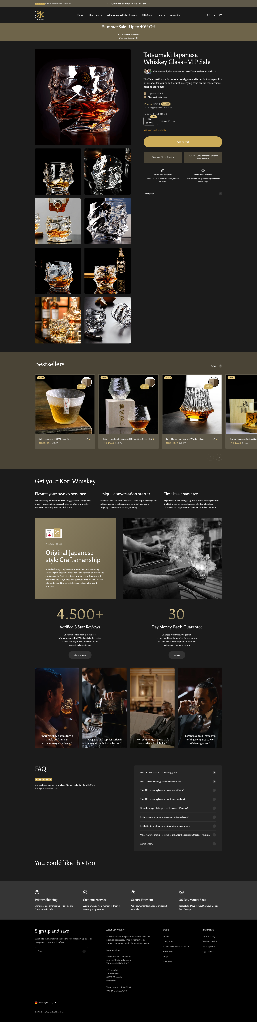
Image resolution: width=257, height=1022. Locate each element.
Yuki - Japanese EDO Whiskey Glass (55, 439)
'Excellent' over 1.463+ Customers (58, 4)
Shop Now (94, 15)
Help (160, 15)
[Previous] (107, 3)
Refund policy (208, 936)
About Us (174, 15)
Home (80, 15)
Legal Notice (207, 951)
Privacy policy (208, 946)
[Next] (149, 3)
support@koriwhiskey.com (118, 960)
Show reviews (80, 655)
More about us (113, 950)
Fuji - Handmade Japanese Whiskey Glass (184, 439)
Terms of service (209, 941)
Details (177, 655)
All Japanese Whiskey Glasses (122, 15)
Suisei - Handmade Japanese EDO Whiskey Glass (125, 439)
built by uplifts (57, 1012)
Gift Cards (147, 15)
